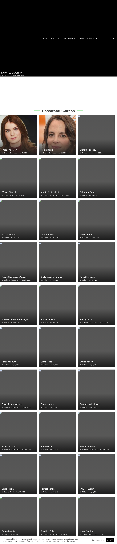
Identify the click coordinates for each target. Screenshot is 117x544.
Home (45, 38)
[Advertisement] (13, 35)
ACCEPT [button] (110, 540)
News (81, 38)
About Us (91, 38)
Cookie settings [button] (98, 540)
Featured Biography (12, 72)
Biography (55, 38)
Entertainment (69, 38)
